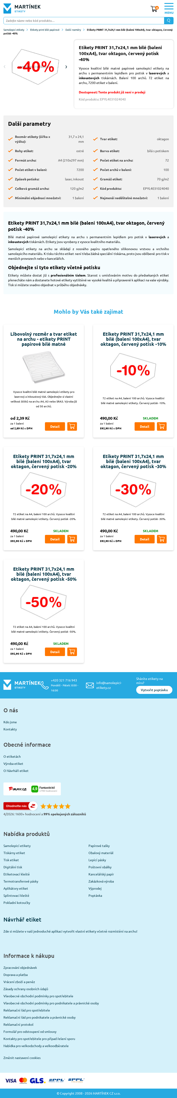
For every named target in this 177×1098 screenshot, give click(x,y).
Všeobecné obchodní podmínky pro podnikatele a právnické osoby (51, 1003)
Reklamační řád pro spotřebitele (26, 1010)
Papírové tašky (99, 846)
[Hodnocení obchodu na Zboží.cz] (20, 809)
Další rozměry (73, 29)
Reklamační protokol (18, 1024)
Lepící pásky (97, 860)
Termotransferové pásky (20, 881)
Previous (4, 66)
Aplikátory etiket (15, 888)
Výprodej (95, 888)
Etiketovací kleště (16, 874)
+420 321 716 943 (64, 685)
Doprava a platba (15, 974)
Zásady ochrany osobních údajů (25, 989)
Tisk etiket (11, 860)
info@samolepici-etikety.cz (109, 685)
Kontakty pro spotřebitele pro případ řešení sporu (39, 1039)
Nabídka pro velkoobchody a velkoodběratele (36, 1046)
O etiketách (12, 756)
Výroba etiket (13, 763)
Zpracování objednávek (20, 967)
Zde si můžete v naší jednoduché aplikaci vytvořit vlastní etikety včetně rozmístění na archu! (70, 931)
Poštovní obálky (100, 867)
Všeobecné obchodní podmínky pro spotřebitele (38, 996)
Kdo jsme (10, 722)
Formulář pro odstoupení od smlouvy (29, 1031)
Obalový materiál (100, 853)
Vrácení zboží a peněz (19, 982)
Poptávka (95, 895)
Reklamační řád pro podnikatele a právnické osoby (39, 1017)
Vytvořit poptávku (154, 690)
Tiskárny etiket (14, 853)
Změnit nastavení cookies (22, 1058)
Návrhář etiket (22, 919)
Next (66, 66)
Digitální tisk (12, 867)
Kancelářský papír (101, 874)
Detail (54, 426)
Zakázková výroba (101, 881)
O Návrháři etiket (16, 770)
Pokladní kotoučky (16, 902)
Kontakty (10, 729)
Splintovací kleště (16, 895)
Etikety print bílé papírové (44, 29)
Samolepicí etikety (13, 29)
